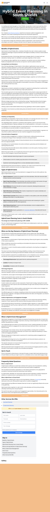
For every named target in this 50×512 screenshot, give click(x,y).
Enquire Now (25, 227)
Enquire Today (25, 395)
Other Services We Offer (8, 454)
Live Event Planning (7, 402)
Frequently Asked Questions (8, 452)
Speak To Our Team (25, 358)
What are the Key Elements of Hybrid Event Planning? (14, 446)
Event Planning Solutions (14, 33)
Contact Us (25, 18)
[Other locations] (44, 2)
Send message (18, 432)
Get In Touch (25, 45)
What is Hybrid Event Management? (10, 448)
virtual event (38, 379)
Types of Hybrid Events (7, 442)
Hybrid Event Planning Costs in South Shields (12, 444)
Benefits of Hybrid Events (8, 440)
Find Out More (25, 113)
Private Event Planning (8, 405)
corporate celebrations (29, 210)
